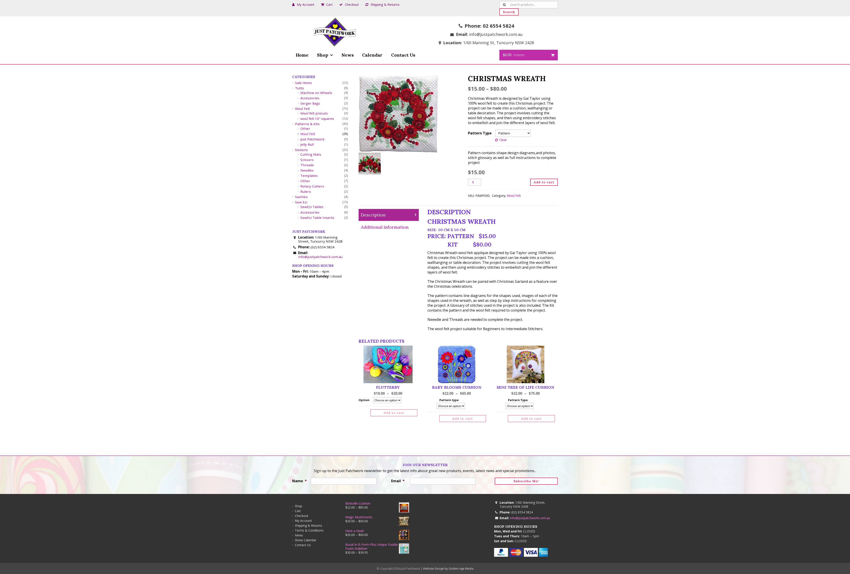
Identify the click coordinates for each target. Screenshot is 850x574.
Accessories (309, 98)
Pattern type (449, 400)
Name (299, 480)
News (348, 55)
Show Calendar (305, 540)
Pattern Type (480, 133)
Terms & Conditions (309, 530)
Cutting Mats (310, 154)
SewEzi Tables (311, 207)
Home (302, 55)
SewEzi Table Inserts (317, 217)
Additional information (385, 227)
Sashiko (301, 197)
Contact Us (403, 55)
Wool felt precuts (314, 113)
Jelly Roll (307, 144)
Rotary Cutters (312, 186)
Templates (309, 175)
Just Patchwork (312, 139)
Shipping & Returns (385, 4)
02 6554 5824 (498, 25)
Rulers (305, 191)
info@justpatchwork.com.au (496, 34)
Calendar (372, 55)
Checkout (352, 4)
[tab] (389, 215)
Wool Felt (514, 195)
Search (509, 12)
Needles (307, 170)
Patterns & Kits (307, 124)
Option (364, 400)
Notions (301, 149)
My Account (305, 4)
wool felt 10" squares (317, 118)
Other (305, 128)
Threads (307, 165)
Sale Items (303, 82)
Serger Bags (310, 103)
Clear (503, 140)
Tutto (299, 88)
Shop (322, 55)
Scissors (307, 159)
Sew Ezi (301, 202)
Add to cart (544, 182)
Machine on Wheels (316, 92)
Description (373, 215)
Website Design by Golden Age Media (448, 568)
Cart (329, 4)
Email (398, 480)
